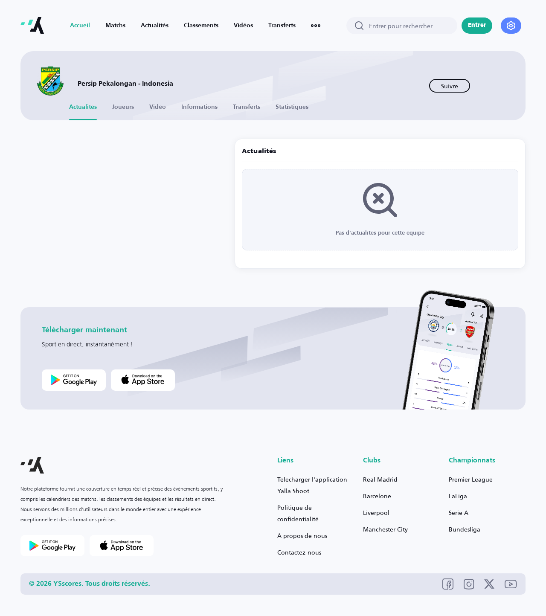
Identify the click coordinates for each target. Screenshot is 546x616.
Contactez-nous (299, 552)
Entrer (477, 25)
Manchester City (385, 529)
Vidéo (157, 107)
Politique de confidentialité (298, 513)
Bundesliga (464, 529)
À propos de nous (302, 535)
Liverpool (376, 512)
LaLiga (458, 496)
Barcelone (377, 496)
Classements (201, 26)
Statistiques (292, 107)
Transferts (282, 26)
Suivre (449, 86)
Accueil (80, 26)
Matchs (115, 26)
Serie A (458, 512)
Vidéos (243, 26)
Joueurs (123, 107)
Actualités (154, 26)
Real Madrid (380, 479)
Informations (199, 107)
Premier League (471, 479)
